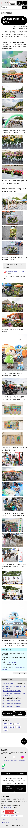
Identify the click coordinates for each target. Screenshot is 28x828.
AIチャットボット (20, 713)
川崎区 (5, 724)
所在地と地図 (5, 815)
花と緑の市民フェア (9, 683)
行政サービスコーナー (17, 815)
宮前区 (12, 727)
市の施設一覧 (21, 773)
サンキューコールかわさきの (20, 788)
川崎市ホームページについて (9, 819)
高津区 (5, 727)
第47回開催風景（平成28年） (12, 706)
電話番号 (8, 788)
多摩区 (18, 727)
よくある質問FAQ (8, 713)
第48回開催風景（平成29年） (12, 703)
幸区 (11, 724)
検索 (25, 7)
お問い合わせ (5, 822)
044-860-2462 (11, 662)
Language (20, 4)
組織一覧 (7, 773)
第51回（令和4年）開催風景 (12, 691)
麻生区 (5, 730)
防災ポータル (12, 3)
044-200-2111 (8, 807)
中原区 (17, 724)
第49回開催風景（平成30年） (12, 700)
